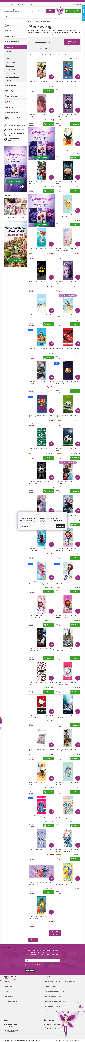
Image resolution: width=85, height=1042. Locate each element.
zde (54, 522)
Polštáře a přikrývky (11, 1001)
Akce (40, 48)
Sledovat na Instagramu (16, 217)
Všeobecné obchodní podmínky (54, 991)
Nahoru (33, 940)
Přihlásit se (30, 970)
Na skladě (34, 48)
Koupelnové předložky (12, 77)
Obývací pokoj (11, 85)
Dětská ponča (10, 66)
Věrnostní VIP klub (50, 986)
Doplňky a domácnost (14, 91)
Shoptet (78, 1040)
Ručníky (8, 51)
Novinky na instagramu (53, 1028)
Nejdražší (52, 55)
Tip (50, 48)
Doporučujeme (34, 55)
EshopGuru (65, 1040)
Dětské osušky (10, 62)
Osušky (8, 55)
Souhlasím (60, 526)
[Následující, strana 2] (76, 940)
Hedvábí (10, 107)
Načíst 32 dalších (55, 933)
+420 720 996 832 (10, 1032)
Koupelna (10, 47)
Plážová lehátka (12, 96)
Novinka (46, 48)
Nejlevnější (43, 55)
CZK (70, 4)
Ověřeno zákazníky (51, 1011)
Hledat (51, 11)
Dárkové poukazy (13, 112)
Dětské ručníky (10, 58)
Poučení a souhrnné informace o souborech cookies (60, 981)
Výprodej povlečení (13, 118)
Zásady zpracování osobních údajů (55, 1001)
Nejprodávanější (62, 55)
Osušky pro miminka (12, 69)
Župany (8, 80)
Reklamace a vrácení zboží (53, 996)
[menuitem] (8, 16)
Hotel (9, 101)
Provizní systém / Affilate (52, 1006)
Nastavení (24, 526)
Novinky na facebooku (53, 1024)
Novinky (9, 25)
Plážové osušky (10, 73)
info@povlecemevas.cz (11, 1030)
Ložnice (9, 31)
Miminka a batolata (13, 41)
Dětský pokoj (11, 36)
